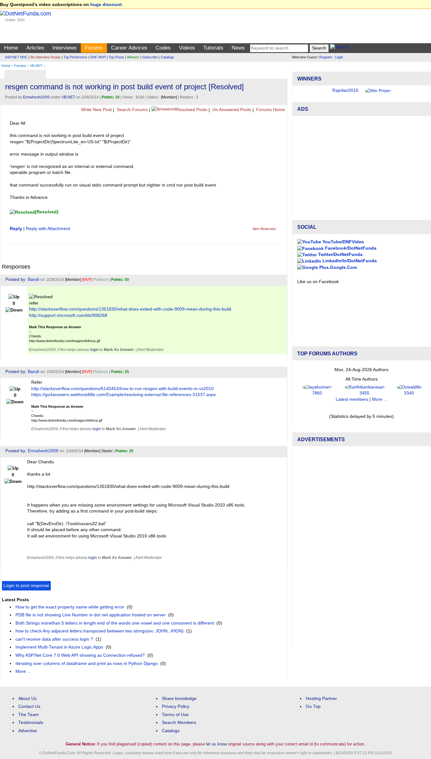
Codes (163, 48)
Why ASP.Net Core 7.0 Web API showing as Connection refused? (80, 655)
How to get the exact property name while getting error (69, 607)
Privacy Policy (175, 706)
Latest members (352, 399)
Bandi (33, 279)
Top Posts (116, 57)
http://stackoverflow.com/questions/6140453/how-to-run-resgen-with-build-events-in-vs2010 (122, 388)
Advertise (27, 730)
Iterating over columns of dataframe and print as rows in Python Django (86, 663)
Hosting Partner (321, 698)
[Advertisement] (361, 165)
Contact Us (29, 706)
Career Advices (129, 48)
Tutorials (213, 48)
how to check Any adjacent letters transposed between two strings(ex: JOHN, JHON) (99, 631)
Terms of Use (175, 714)
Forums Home (270, 109)
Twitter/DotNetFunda (340, 254)
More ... (23, 671)
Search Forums (131, 109)
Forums (94, 48)
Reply (16, 228)
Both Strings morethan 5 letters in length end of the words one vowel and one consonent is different (114, 623)
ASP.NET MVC (16, 57)
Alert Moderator (264, 229)
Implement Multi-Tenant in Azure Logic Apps (59, 647)
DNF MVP (98, 57)
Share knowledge (179, 698)
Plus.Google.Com (337, 267)
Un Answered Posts (231, 109)
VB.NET (36, 66)
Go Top (313, 706)
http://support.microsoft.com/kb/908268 (68, 315)
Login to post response (26, 585)
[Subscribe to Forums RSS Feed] (281, 73)
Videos (187, 48)
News (238, 48)
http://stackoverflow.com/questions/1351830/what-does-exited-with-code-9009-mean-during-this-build (130, 309)
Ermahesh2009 (36, 97)
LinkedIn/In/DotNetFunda (349, 260)
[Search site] (339, 48)
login (94, 349)
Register (325, 57)
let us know (216, 744)
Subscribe (150, 57)
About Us (27, 698)
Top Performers (75, 57)
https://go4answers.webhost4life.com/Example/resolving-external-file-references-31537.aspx (123, 394)
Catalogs (167, 57)
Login (339, 57)
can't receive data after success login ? (54, 639)
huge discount (106, 4)
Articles (35, 48)
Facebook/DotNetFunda (350, 248)
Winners (133, 57)
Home (11, 48)
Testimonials (30, 722)
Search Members (179, 722)
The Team (28, 714)
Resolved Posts (191, 109)
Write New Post (96, 109)
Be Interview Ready (46, 57)
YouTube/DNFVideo (342, 242)
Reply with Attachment (48, 228)
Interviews (64, 48)
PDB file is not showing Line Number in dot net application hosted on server (90, 615)
